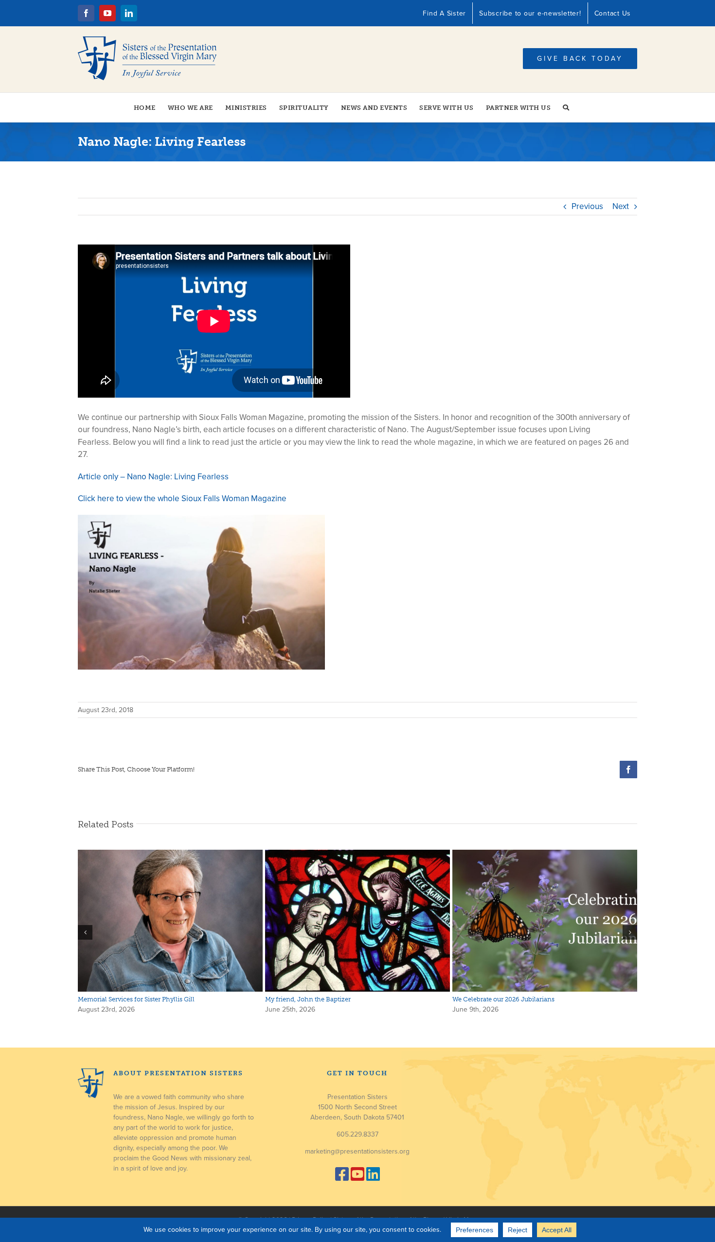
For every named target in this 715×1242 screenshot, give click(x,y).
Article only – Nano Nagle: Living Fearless (153, 477)
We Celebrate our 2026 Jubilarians (503, 999)
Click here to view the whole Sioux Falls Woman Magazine (182, 498)
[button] (566, 107)
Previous (587, 206)
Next (620, 206)
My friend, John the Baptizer (308, 999)
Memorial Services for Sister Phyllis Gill (136, 999)
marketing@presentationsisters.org (357, 1151)
